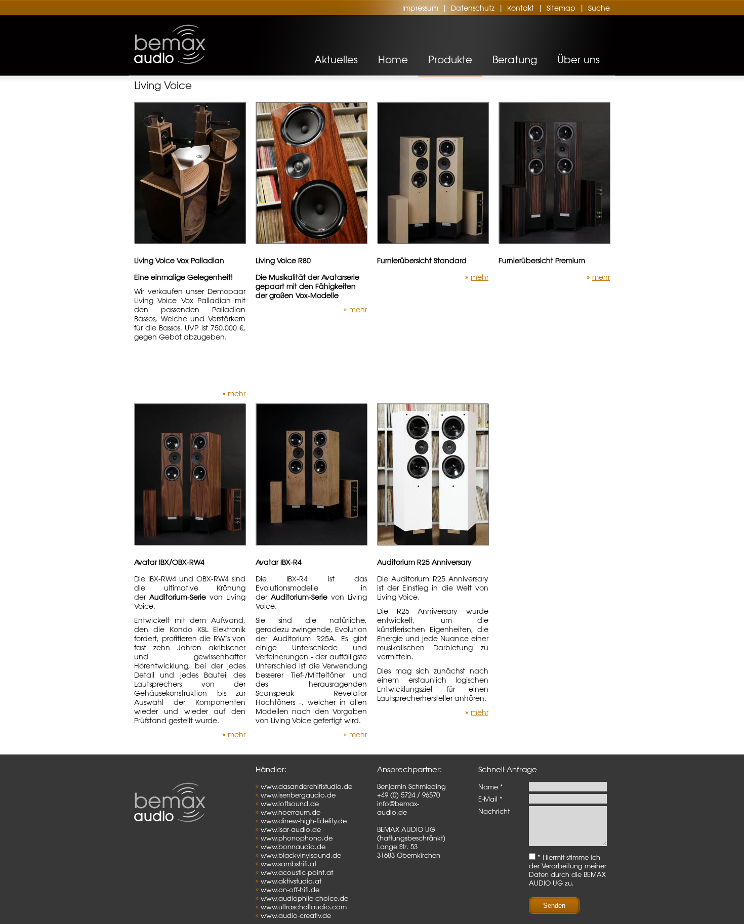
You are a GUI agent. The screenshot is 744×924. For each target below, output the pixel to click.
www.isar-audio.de (291, 829)
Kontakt (520, 8)
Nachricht (494, 811)
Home (393, 59)
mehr (236, 393)
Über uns (578, 59)
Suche (599, 8)
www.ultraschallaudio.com (304, 906)
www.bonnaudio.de (293, 846)
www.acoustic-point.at (297, 872)
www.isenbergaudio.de (298, 794)
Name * (490, 786)
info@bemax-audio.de (398, 807)
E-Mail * (490, 798)
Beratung (514, 59)
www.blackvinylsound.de (301, 855)
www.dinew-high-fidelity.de (304, 820)
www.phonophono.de (297, 837)
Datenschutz (472, 8)
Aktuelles (336, 59)
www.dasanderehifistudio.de (306, 786)
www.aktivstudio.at (291, 880)
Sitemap (561, 8)
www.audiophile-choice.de (304, 898)
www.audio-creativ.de (296, 915)
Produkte (450, 59)
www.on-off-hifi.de (290, 889)
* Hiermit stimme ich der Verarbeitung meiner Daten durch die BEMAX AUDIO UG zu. (567, 870)
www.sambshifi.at (288, 863)
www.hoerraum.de (290, 812)
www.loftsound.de (290, 803)
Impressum (420, 8)
